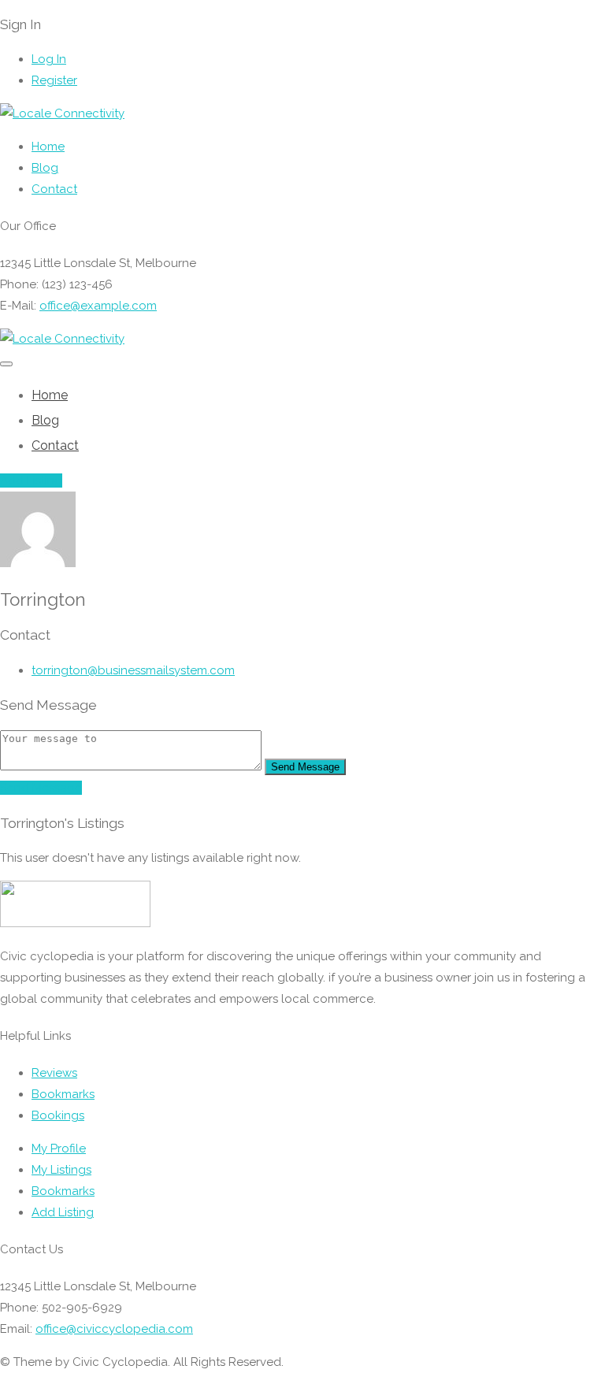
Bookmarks (63, 1094)
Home (48, 146)
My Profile (59, 1148)
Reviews (54, 1073)
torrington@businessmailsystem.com (133, 670)
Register (54, 80)
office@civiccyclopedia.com (114, 1329)
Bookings (58, 1115)
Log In (49, 59)
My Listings (61, 1170)
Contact (54, 189)
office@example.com (98, 306)
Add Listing (31, 480)
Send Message (305, 767)
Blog (45, 168)
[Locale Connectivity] (62, 113)
